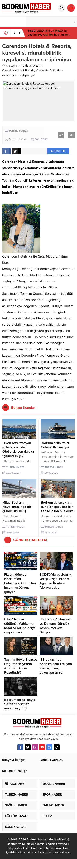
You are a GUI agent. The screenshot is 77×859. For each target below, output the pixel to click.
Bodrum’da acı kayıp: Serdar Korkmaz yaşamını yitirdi (20, 704)
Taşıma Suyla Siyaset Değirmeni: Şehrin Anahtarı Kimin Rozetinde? (20, 666)
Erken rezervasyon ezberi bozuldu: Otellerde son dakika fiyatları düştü (18, 449)
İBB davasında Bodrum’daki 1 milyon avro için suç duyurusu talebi (56, 666)
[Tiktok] (57, 747)
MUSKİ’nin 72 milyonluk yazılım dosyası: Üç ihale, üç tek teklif (48, 34)
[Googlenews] (49, 747)
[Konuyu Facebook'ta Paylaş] (6, 151)
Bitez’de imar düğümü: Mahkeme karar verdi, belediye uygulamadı (20, 625)
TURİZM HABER (30, 66)
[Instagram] (35, 747)
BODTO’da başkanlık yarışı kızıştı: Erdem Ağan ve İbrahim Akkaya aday (55, 581)
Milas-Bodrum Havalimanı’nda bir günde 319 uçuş (16, 506)
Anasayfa (11, 66)
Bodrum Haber (18, 139)
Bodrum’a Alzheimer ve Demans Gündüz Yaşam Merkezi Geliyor (55, 625)
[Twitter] (28, 747)
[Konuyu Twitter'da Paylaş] (16, 151)
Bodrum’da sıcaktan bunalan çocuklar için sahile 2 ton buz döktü (58, 506)
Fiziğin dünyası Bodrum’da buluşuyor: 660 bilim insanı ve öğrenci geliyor (20, 583)
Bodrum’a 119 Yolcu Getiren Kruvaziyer (55, 445)
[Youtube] (42, 747)
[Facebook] (20, 747)
